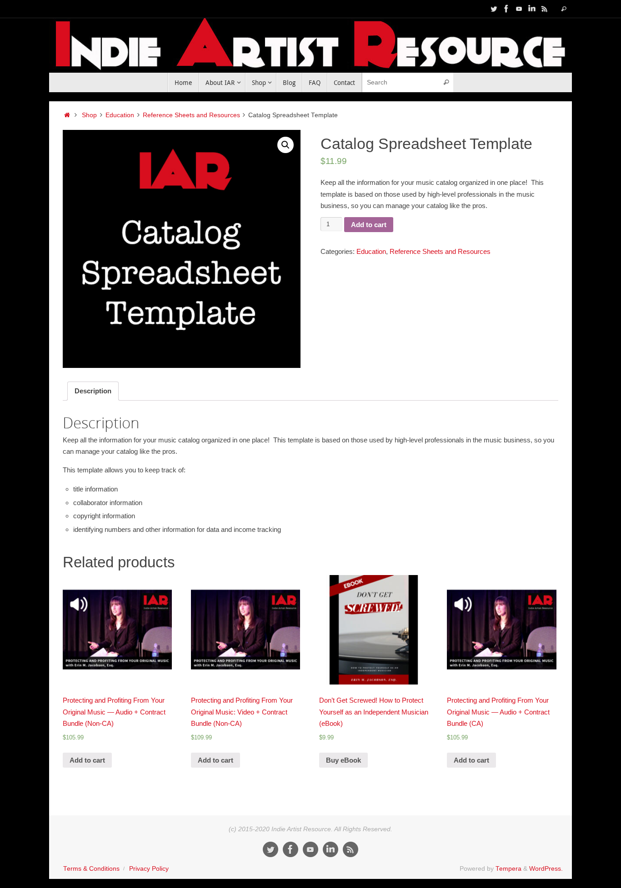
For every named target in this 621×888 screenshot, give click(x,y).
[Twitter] (493, 8)
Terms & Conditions (91, 868)
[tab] (93, 391)
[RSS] (544, 8)
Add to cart (368, 224)
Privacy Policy (149, 868)
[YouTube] (519, 8)
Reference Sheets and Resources (191, 115)
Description (93, 391)
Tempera (508, 868)
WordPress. (546, 868)
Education (119, 115)
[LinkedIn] (532, 8)
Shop (89, 115)
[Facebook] (506, 8)
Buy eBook (343, 760)
